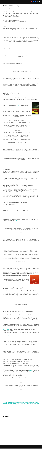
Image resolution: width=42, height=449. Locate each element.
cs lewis (19, 402)
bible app (10, 402)
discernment (26, 402)
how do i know (16, 403)
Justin (5, 8)
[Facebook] (35, 2)
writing (14, 8)
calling (17, 402)
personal (11, 8)
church (8, 8)
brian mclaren (14, 402)
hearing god (12, 403)
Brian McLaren (18, 105)
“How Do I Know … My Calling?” (26, 11)
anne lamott (5, 402)
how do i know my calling (21, 403)
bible (8, 402)
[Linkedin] (33, 2)
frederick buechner (7, 403)
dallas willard (22, 402)
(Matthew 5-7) (31, 370)
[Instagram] (32, 2)
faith (35, 402)
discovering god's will (31, 402)
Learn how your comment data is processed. (22, 443)
